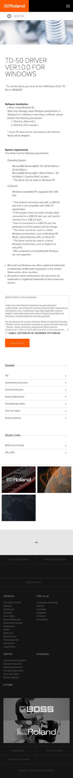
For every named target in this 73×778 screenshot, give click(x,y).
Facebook (41, 609)
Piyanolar (7, 606)
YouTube (40, 606)
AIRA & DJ (8, 633)
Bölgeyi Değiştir (33, 582)
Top (6, 375)
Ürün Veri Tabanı (13, 411)
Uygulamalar (9, 646)
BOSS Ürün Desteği (14, 445)
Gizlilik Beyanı (18, 750)
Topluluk (42, 596)
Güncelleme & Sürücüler (16, 382)
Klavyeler (7, 612)
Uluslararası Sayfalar (19, 559)
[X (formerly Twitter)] (30, 572)
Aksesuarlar (9, 643)
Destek (19, 16)
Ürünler (8, 596)
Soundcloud (42, 619)
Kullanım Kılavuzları (14, 389)
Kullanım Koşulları (54, 750)
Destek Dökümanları (13, 667)
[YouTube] (36, 572)
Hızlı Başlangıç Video (15, 403)
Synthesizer (8, 609)
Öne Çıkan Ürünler (12, 602)
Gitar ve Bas (9, 616)
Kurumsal (43, 654)
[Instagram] (43, 572)
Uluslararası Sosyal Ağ (47, 602)
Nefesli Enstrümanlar (13, 623)
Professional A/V (11, 640)
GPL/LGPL (10, 452)
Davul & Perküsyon (12, 619)
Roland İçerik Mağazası (55, 559)
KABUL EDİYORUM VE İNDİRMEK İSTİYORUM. (35, 333)
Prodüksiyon (9, 626)
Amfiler (6, 629)
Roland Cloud (9, 636)
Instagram (41, 612)
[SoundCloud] (49, 572)
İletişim (8, 684)
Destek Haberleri (13, 418)
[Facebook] (24, 572)
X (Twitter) (41, 616)
